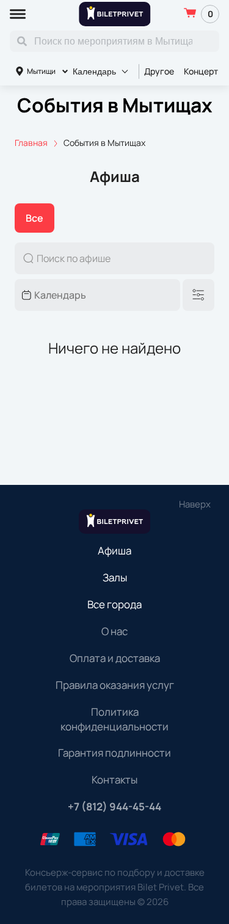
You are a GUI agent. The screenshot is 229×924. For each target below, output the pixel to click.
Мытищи (41, 71)
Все (34, 218)
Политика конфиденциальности (114, 719)
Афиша (114, 551)
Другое (159, 71)
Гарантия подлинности (114, 753)
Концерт (201, 71)
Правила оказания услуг (115, 685)
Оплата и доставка (115, 658)
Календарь (94, 71)
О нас (114, 631)
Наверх (195, 504)
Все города (114, 604)
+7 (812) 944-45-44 (114, 806)
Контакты (114, 780)
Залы (115, 577)
